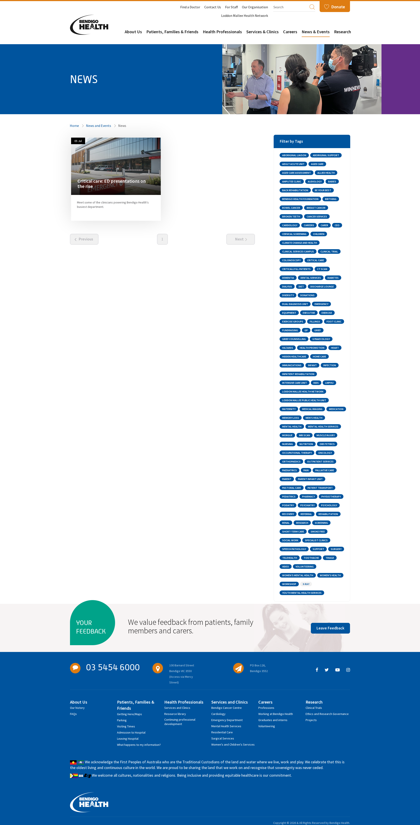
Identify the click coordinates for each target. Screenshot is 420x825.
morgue (287, 435)
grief (317, 330)
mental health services (323, 426)
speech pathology (294, 549)
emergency (321, 304)
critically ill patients (296, 269)
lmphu (329, 382)
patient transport (320, 487)
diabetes (333, 277)
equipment (289, 312)
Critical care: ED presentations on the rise (111, 183)
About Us (133, 31)
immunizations (291, 365)
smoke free (318, 531)
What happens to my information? (139, 745)
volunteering (305, 566)
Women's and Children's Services (233, 744)
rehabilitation (328, 514)
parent (286, 479)
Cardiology (218, 714)
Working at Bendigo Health (275, 714)
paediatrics (289, 470)
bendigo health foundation (300, 199)
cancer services (317, 216)
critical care (315, 260)
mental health (291, 426)
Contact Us (212, 7)
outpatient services (320, 461)
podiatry (288, 505)
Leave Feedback (330, 628)
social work (290, 540)
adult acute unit (293, 164)
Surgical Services (222, 738)
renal (286, 522)
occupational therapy (297, 452)
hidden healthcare (294, 356)
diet (301, 286)
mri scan (304, 435)
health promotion (312, 347)
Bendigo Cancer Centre (226, 708)
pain (306, 470)
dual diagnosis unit (295, 304)
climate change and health (299, 242)
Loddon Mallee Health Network (244, 15)
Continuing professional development (179, 720)
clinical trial (329, 251)
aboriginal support (326, 155)
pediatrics (289, 496)
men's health (314, 417)
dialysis (287, 286)
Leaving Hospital (127, 739)
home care (319, 356)
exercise (327, 312)
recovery (288, 514)
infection (329, 365)
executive (309, 312)
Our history (77, 708)
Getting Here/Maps (129, 714)
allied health (326, 172)
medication (336, 409)
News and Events (98, 125)
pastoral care (291, 487)
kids (316, 382)
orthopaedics (291, 461)
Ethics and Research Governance (327, 714)
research (302, 522)
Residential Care (222, 732)
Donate (338, 6)
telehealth (289, 557)
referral (306, 514)
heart (335, 347)
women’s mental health (297, 575)
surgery (336, 549)
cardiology (289, 225)
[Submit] (312, 7)
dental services (311, 277)
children (318, 234)
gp (306, 330)
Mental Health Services (226, 726)
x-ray (306, 584)
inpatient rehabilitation (298, 374)
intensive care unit (294, 382)
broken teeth (291, 216)
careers (309, 225)
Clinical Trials (314, 708)
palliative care (324, 470)
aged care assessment (296, 172)
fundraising (290, 330)
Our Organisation (255, 7)
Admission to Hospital (131, 732)
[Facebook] (317, 670)
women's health (330, 575)
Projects (311, 720)
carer (324, 225)
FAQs (73, 714)
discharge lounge (322, 286)
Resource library (175, 714)
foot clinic (334, 321)
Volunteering (266, 726)
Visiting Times (126, 726)
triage (330, 557)
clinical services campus (298, 251)
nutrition (306, 444)
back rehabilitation (295, 190)
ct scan (322, 269)
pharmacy (308, 496)
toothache (311, 557)
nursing (287, 444)
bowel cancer (291, 207)
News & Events (316, 31)
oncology (325, 452)
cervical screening (294, 234)
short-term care (293, 531)
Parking (122, 720)
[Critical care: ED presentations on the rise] (116, 166)
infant (312, 365)
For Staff (231, 7)
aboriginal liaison (294, 155)
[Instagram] (348, 670)
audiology (315, 181)
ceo (337, 225)
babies (332, 181)
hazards (287, 347)
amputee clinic (291, 181)
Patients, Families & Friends (172, 31)
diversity (288, 295)
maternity (289, 409)
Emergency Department (227, 720)
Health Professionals (222, 31)
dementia (288, 277)
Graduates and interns (272, 720)
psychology (329, 505)
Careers (290, 31)
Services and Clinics (177, 708)
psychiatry (307, 505)
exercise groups (292, 321)
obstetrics (327, 444)
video (285, 566)
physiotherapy (331, 496)
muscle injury (326, 435)
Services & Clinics (262, 31)
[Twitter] (327, 670)
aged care (317, 164)
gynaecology (321, 339)
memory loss (290, 417)
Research (342, 31)
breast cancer (316, 207)
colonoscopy (291, 260)
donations (307, 295)
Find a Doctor (190, 7)
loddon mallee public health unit (304, 400)
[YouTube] (337, 670)
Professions (266, 708)
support (318, 549)
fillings (315, 321)
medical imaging (312, 409)
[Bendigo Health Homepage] (89, 802)
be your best (323, 190)
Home (74, 125)
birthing (330, 199)
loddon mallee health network (303, 391)
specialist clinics (316, 540)
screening (321, 522)
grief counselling (294, 339)
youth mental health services (302, 592)
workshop (289, 584)
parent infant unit (310, 479)
